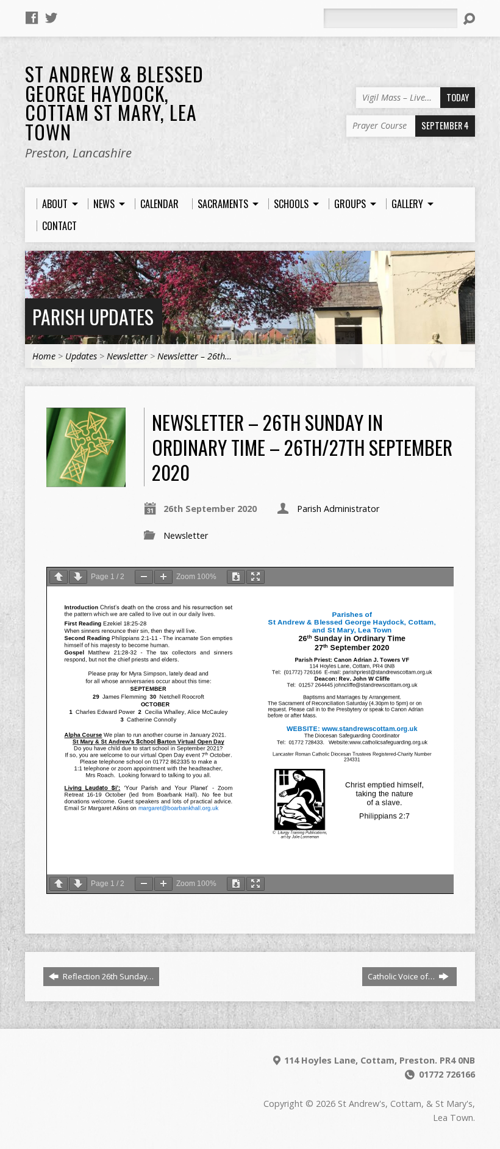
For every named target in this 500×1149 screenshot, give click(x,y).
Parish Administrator (338, 508)
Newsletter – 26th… (194, 356)
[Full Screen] (255, 577)
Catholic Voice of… (402, 976)
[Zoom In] (163, 577)
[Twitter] (51, 18)
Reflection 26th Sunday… (107, 976)
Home (43, 356)
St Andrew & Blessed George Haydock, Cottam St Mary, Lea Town (114, 102)
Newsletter (127, 356)
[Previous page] (58, 577)
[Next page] (78, 577)
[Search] (469, 19)
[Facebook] (32, 18)
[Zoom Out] (144, 577)
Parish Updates (93, 316)
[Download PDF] (236, 577)
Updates (81, 356)
